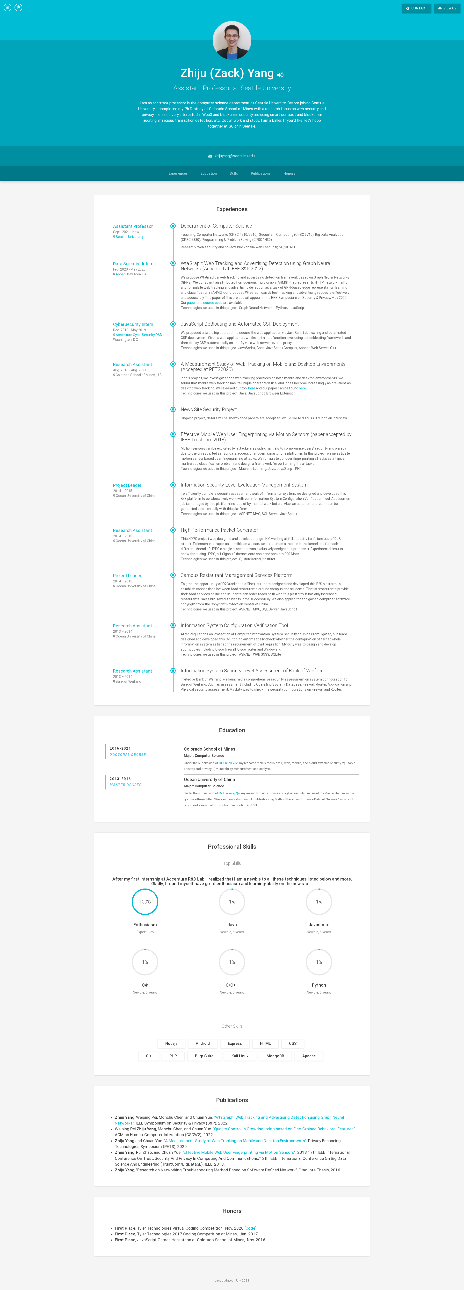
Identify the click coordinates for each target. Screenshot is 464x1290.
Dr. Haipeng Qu (229, 793)
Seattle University (130, 237)
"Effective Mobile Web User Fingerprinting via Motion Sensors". (239, 1152)
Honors (289, 173)
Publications (261, 173)
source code (213, 303)
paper (191, 303)
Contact (419, 8)
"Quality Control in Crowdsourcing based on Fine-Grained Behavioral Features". (284, 1128)
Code (250, 1228)
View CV (450, 8)
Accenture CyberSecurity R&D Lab (142, 335)
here (251, 388)
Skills (234, 173)
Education (209, 173)
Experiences (178, 173)
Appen (121, 274)
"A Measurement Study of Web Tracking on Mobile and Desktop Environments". (235, 1140)
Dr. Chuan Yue (228, 763)
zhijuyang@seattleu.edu (235, 156)
